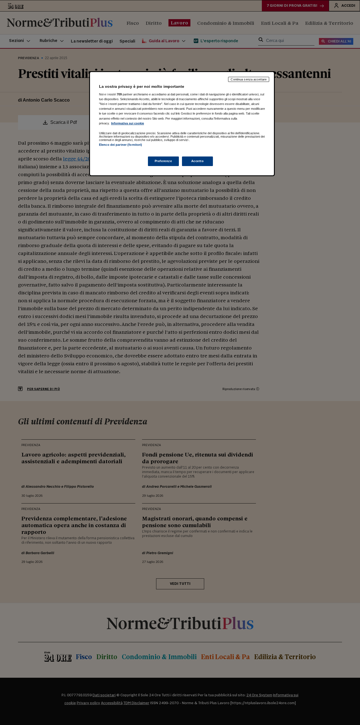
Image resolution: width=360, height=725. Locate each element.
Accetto (197, 161)
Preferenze (163, 161)
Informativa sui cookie (127, 123)
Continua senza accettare (249, 79)
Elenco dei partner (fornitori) (120, 144)
